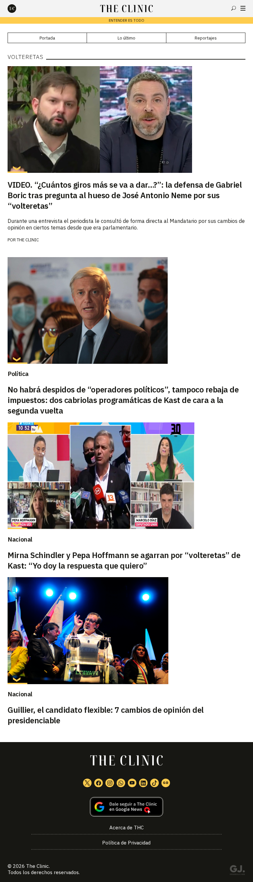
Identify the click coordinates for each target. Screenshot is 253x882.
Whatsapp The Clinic (121, 783)
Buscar (233, 8)
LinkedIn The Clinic (143, 783)
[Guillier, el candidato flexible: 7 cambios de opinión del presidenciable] (126, 630)
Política (18, 374)
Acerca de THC (126, 827)
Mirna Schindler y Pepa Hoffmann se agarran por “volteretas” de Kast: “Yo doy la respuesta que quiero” (124, 560)
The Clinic (37, 866)
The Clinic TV (132, 783)
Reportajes (206, 38)
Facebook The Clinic (98, 783)
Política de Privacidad (126, 843)
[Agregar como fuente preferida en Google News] (126, 806)
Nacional (20, 539)
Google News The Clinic (165, 783)
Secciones (242, 8)
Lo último (126, 38)
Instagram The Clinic (109, 783)
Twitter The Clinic (87, 783)
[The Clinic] (17, 8)
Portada (47, 38)
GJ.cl (237, 871)
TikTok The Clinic (154, 783)
